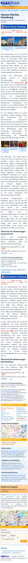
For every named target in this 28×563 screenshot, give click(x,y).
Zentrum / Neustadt (13, 10)
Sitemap (4, 548)
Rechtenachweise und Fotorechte (13, 551)
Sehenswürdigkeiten (9, 7)
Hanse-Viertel (17, 30)
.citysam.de (13, 5)
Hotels (2, 7)
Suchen (23, 541)
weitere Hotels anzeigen (9, 442)
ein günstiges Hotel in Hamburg (17, 451)
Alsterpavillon (21, 410)
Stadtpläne (22, 7)
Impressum (16, 553)
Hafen (15, 475)
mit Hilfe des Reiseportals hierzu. (11, 481)
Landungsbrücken (6, 477)
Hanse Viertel (21, 418)
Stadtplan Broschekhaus (7, 282)
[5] (14, 430)
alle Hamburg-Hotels (8, 444)
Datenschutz (6, 553)
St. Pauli (13, 270)
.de (4, 5)
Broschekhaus (17, 280)
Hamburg (3, 10)
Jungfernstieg (5, 270)
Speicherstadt (5, 272)
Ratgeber (16, 7)
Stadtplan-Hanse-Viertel (6, 32)
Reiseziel (4, 530)
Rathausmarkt (19, 82)
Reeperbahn (21, 270)
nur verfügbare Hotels (8, 539)
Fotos (26, 7)
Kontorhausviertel (22, 411)
